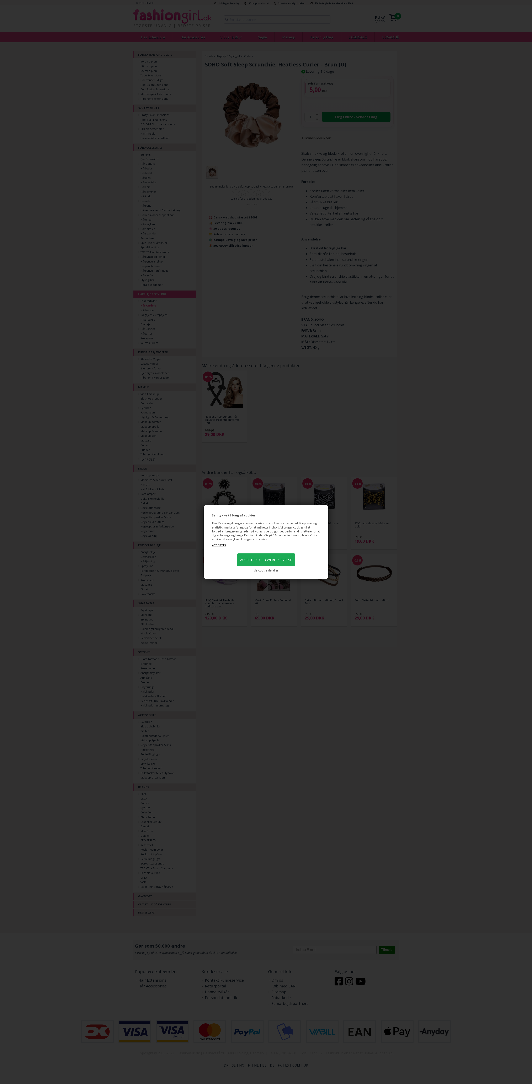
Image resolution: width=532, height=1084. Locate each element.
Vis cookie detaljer (266, 570)
